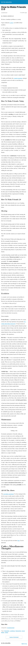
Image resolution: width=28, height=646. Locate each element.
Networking (18, 631)
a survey (11, 22)
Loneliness (12, 631)
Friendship (6, 631)
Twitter (6, 632)
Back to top (24, 643)
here (19, 540)
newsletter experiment (8, 494)
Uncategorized (10, 627)
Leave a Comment (14, 637)
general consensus (18, 78)
